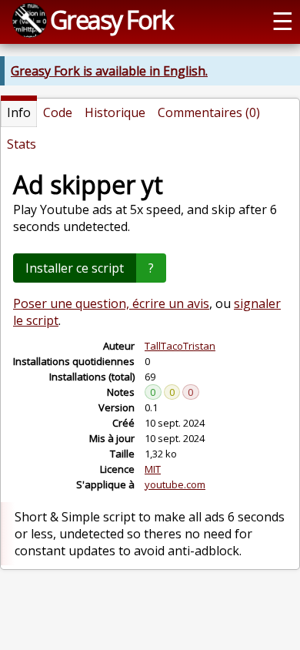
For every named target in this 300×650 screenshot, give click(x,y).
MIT (153, 469)
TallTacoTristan (180, 346)
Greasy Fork (111, 19)
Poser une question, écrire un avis (111, 303)
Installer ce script (74, 268)
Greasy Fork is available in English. (109, 70)
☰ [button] (283, 20)
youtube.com (175, 484)
